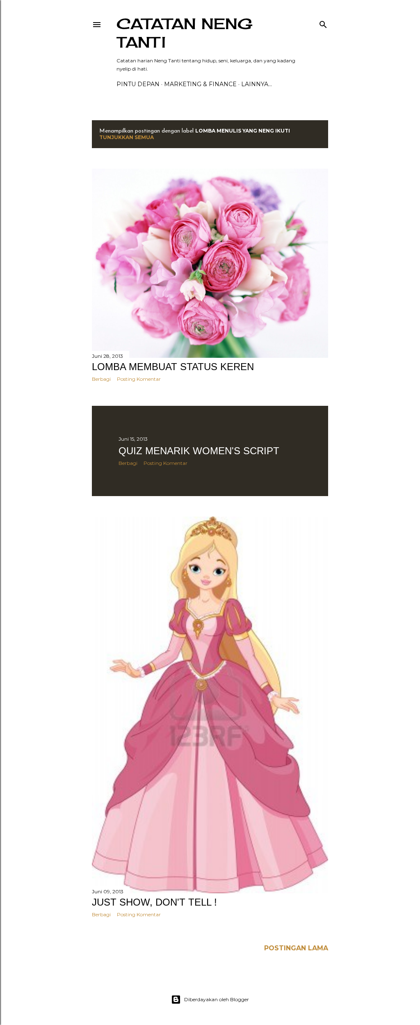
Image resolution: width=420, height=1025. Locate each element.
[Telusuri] (323, 23)
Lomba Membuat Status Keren (173, 366)
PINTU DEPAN (138, 84)
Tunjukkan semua (126, 137)
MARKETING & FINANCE (200, 84)
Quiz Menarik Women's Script (199, 450)
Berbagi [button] (101, 379)
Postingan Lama (296, 948)
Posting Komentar (139, 379)
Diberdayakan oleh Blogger (216, 999)
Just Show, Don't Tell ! (154, 902)
